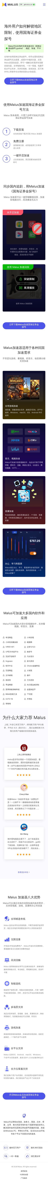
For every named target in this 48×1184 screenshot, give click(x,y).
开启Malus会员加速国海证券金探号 (24, 1096)
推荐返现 (24, 1171)
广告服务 (24, 1178)
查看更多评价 (23, 872)
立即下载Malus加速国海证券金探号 (23, 81)
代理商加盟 (24, 1175)
